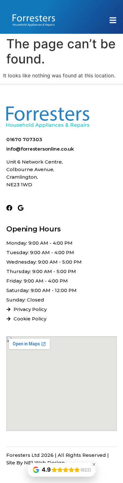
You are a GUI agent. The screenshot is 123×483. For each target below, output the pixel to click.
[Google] (21, 208)
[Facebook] (9, 208)
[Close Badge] (94, 464)
